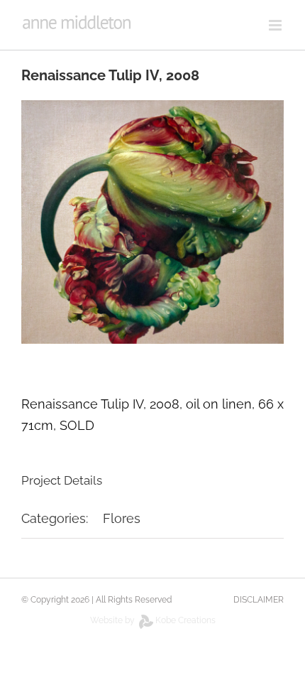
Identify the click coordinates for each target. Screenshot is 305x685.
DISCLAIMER (258, 600)
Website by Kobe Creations (153, 620)
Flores (121, 518)
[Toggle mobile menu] (276, 25)
